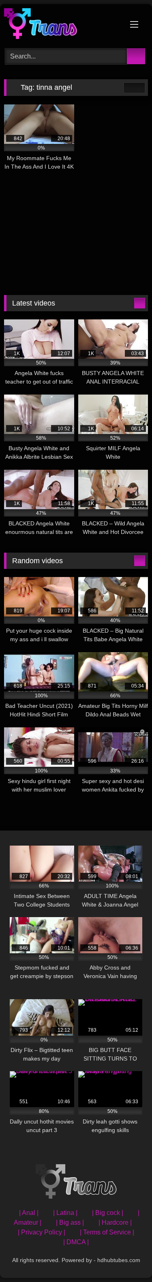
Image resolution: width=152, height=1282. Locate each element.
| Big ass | (70, 1222)
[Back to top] (128, 1258)
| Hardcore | (115, 1222)
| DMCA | (76, 1242)
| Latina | (65, 1212)
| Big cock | (107, 1212)
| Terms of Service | (107, 1232)
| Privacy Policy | (41, 1232)
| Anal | (29, 1212)
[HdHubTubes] (62, 25)
